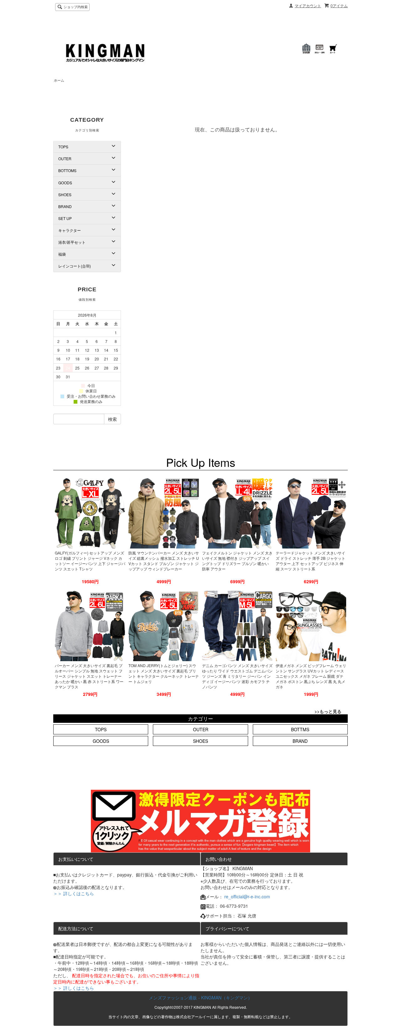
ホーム (59, 80)
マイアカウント (308, 6)
